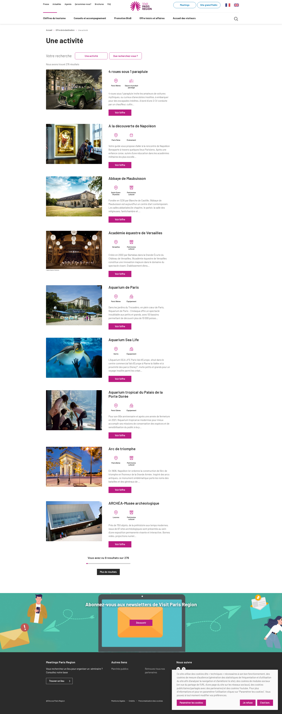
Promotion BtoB (122, 18)
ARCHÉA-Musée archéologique (134, 503)
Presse (46, 4)
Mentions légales (118, 701)
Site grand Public (208, 5)
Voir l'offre (120, 112)
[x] (184, 669)
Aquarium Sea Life (124, 340)
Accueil (49, 30)
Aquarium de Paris (124, 287)
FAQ (109, 4)
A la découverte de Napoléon (132, 126)
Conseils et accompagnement (90, 18)
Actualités (57, 4)
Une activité (91, 55)
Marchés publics (119, 668)
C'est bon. (265, 702)
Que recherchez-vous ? (125, 55)
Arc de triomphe (122, 449)
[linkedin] (178, 669)
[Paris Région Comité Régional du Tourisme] (141, 6)
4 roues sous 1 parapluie (128, 71)
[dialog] (225, 690)
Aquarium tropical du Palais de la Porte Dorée (136, 394)
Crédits (132, 701)
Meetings (184, 5)
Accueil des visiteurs (184, 18)
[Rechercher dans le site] (236, 18)
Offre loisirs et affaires (152, 18)
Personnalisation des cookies (150, 701)
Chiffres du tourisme (54, 18)
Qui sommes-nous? (83, 4)
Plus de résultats (108, 571)
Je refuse (248, 702)
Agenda (68, 4)
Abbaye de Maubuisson (127, 178)
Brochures (99, 4)
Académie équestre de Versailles (135, 233)
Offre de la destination (65, 30)
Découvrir (141, 623)
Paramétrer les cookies (191, 702)
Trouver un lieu (56, 681)
